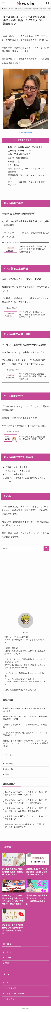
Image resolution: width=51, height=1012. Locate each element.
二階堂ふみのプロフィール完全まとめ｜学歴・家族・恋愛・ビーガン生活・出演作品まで (26, 809)
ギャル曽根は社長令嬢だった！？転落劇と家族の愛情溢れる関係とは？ (32, 314)
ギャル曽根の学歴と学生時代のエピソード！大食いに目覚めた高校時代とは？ (32, 249)
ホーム (7, 983)
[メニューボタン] (3, 3)
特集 (7, 774)
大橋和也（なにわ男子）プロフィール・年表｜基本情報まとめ (26, 817)
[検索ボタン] (47, 3)
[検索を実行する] (46, 548)
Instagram (28, 132)
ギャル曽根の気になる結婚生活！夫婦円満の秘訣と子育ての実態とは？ (32, 376)
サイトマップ (10, 988)
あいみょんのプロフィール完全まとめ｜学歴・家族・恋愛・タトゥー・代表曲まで (26, 793)
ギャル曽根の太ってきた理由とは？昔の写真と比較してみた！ (32, 438)
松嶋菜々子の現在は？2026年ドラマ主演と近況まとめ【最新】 (25, 709)
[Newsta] (25, 3)
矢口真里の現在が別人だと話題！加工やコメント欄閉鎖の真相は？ (25, 734)
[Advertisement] (25, 580)
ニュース (9, 769)
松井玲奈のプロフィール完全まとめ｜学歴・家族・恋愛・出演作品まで (25, 825)
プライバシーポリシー (14, 994)
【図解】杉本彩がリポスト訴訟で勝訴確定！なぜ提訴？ (25, 726)
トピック (9, 764)
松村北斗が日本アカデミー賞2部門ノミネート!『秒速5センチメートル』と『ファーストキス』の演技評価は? (25, 743)
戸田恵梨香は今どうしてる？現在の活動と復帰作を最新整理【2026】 (25, 718)
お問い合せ (9, 999)
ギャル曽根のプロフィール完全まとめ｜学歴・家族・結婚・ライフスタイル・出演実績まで (26, 801)
